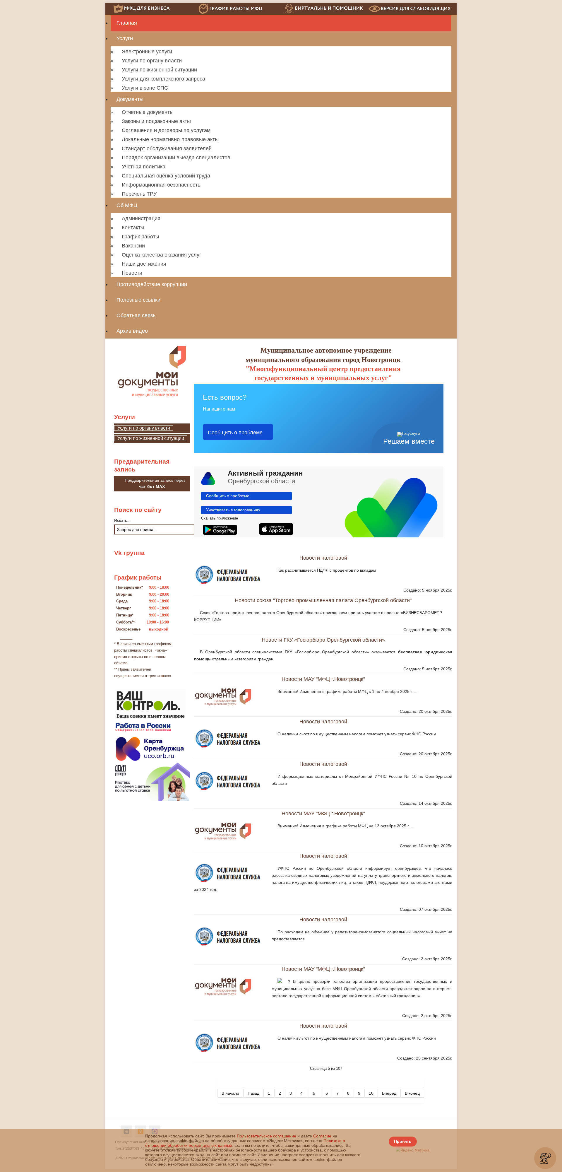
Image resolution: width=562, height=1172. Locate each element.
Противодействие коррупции (151, 284)
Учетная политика (143, 167)
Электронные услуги (147, 51)
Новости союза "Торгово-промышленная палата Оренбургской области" (323, 600)
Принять (403, 1141)
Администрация (141, 218)
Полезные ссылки (138, 300)
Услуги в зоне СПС (145, 88)
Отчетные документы (148, 112)
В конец (412, 1093)
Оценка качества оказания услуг (161, 255)
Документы (129, 99)
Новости (132, 273)
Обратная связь (135, 315)
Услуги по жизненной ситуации (159, 70)
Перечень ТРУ (139, 194)
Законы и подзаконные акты (156, 121)
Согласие (322, 1136)
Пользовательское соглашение (266, 1136)
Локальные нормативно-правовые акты (170, 139)
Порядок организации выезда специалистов (176, 157)
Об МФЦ (126, 205)
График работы (140, 237)
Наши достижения (144, 264)
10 (371, 1093)
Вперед (389, 1093)
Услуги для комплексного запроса (163, 79)
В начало (230, 1093)
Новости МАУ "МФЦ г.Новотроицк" (323, 679)
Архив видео (132, 331)
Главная (126, 23)
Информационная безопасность (161, 185)
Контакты (133, 227)
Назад (253, 1093)
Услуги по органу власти (152, 61)
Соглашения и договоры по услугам (166, 130)
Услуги (124, 38)
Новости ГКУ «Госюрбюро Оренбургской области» (323, 640)
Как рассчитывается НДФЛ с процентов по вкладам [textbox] (326, 570)
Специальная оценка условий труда (166, 176)
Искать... (122, 520)
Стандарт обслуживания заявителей (167, 148)
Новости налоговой (323, 558)
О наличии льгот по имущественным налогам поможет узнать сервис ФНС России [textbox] (356, 734)
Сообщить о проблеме (235, 432)
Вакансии (133, 246)
